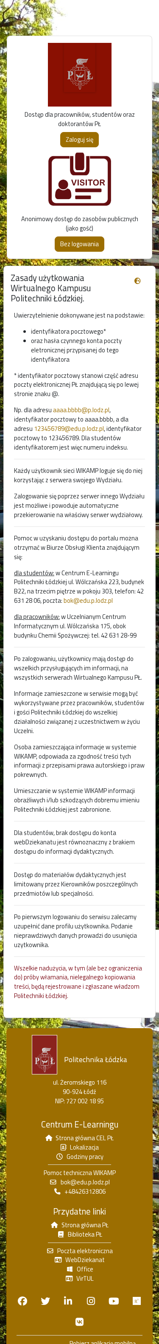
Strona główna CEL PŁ (85, 1138)
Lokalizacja (84, 1147)
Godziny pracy (85, 1156)
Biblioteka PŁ (85, 1234)
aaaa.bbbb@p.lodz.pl (81, 410)
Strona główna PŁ (85, 1225)
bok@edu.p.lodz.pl (88, 600)
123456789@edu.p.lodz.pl (69, 428)
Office (85, 1269)
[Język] (137, 281)
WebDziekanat (85, 1260)
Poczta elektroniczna (85, 1251)
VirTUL (85, 1278)
